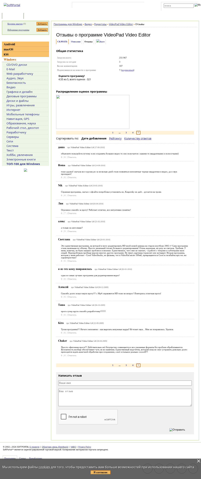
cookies (44, 467)
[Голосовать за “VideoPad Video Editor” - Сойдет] (73, 85)
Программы (14, 16)
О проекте (34, 446)
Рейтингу (115, 138)
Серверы (12, 137)
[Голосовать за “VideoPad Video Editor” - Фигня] (61, 85)
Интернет (13, 110)
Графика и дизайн (19, 92)
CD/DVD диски (16, 64)
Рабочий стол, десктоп (22, 128)
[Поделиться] (100, 41)
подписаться (127, 70)
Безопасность (16, 83)
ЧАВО (73, 446)
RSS (139, 6)
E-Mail (10, 69)
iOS (6, 54)
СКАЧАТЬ (62, 41)
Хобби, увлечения (19, 155)
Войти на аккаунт (85, 6)
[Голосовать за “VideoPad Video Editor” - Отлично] (85, 85)
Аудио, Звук (15, 78)
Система (12, 146)
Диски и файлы (17, 101)
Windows (10, 59)
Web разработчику (19, 74)
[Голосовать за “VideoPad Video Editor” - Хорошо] (79, 85)
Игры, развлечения (20, 105)
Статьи (33, 16)
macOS (8, 49)
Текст (10, 150)
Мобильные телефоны (22, 114)
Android (9, 44)
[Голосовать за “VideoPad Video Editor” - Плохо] (67, 85)
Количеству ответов (137, 138)
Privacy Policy (84, 446)
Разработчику (16, 132)
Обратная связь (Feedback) (55, 446)
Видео (11, 87)
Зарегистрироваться (107, 6)
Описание (76, 41)
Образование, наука (21, 123)
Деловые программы (21, 96)
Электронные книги (21, 159)
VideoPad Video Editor (127, 34)
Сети (9, 141)
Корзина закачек (15, 24)
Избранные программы (18, 30)
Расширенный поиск (174, 9)
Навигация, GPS (17, 119)
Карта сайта (127, 6)
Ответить (72, 157)
